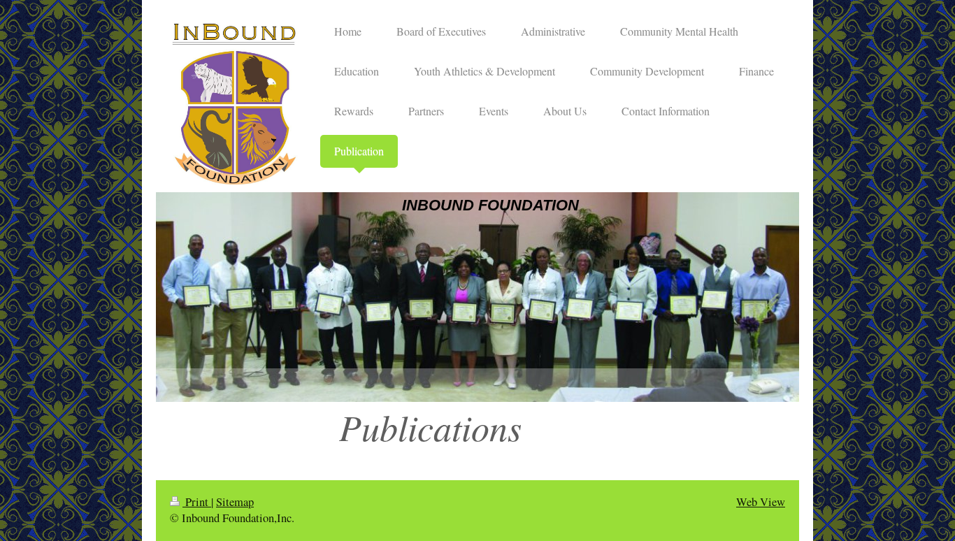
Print (196, 502)
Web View (760, 502)
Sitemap (235, 502)
